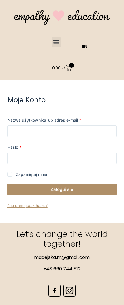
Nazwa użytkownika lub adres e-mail (55, 120)
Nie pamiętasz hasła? (27, 205)
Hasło (25, 147)
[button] (56, 42)
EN (84, 46)
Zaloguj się (61, 189)
